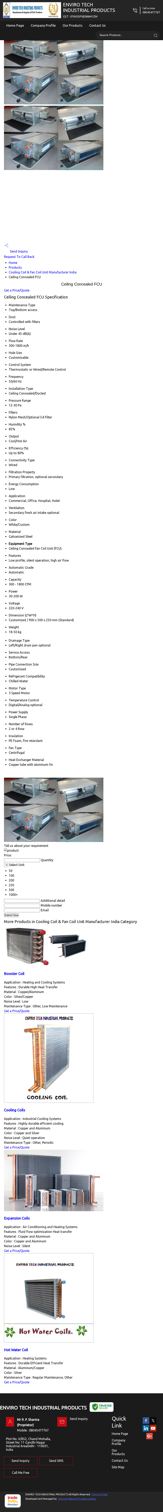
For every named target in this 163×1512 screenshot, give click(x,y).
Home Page (15, 25)
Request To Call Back (19, 256)
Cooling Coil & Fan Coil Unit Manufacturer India (43, 272)
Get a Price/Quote (16, 290)
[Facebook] (145, 1423)
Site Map (118, 1467)
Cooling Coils (14, 1110)
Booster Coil (14, 974)
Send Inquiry (18, 251)
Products (15, 267)
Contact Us (97, 25)
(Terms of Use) (99, 1494)
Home (13, 262)
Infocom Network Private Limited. (77, 1498)
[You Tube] (153, 1430)
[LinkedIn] (145, 1430)
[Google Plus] (149, 1438)
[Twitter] (153, 1423)
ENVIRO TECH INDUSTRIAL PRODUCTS (89, 10)
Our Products (72, 25)
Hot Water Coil (16, 1350)
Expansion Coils (17, 1218)
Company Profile (43, 25)
